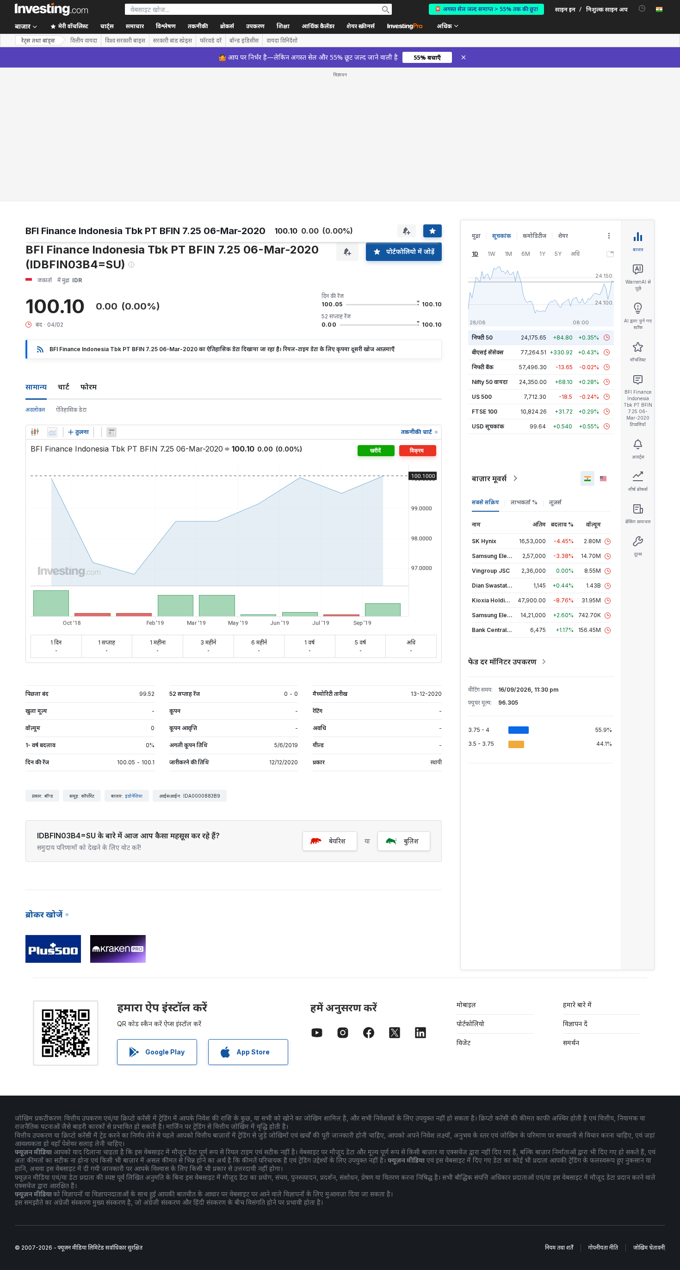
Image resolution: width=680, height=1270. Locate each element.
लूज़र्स (555, 502)
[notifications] (642, 8)
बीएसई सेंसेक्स (488, 352)
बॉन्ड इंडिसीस (244, 40)
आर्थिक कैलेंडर (318, 26)
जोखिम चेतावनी (649, 1247)
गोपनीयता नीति (603, 1247)
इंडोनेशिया (133, 796)
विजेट (463, 1043)
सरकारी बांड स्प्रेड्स (172, 40)
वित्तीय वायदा (83, 40)
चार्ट (63, 386)
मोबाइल (466, 1005)
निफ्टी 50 (482, 337)
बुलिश (411, 841)
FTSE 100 (484, 411)
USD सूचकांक (488, 426)
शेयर (563, 235)
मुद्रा (476, 235)
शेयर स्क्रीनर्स (360, 26)
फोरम (88, 386)
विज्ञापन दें (575, 1024)
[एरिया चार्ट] (52, 432)
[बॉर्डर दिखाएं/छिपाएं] (111, 432)
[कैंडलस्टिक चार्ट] (35, 432)
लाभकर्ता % (524, 502)
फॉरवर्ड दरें (211, 40)
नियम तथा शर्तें (559, 1247)
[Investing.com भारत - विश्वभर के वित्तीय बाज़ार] (51, 9)
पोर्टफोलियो (470, 1024)
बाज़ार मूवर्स (489, 478)
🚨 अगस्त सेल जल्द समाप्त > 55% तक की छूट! (486, 9)
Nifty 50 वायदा (490, 381)
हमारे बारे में (577, 1005)
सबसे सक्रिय (485, 502)
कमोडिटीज (534, 235)
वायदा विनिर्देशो (281, 40)
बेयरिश (337, 841)
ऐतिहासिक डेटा (71, 409)
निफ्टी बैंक (483, 367)
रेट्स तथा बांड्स (38, 40)
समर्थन (571, 1043)
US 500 (482, 396)
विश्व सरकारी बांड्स (125, 40)
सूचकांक (501, 235)
